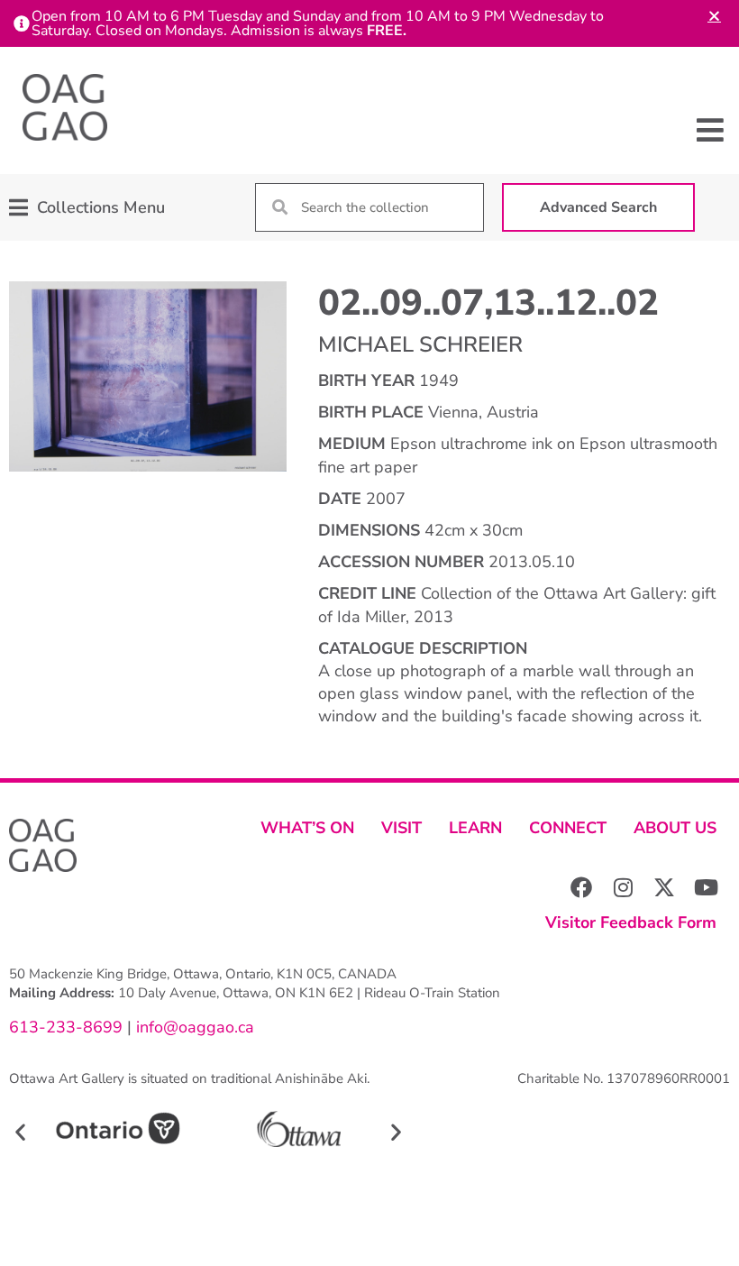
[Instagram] (623, 887)
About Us (675, 828)
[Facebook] (581, 887)
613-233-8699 (66, 1027)
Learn (475, 828)
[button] (709, 130)
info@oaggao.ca (193, 1027)
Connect (568, 828)
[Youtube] (705, 887)
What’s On (307, 828)
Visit (401, 828)
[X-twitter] (664, 887)
